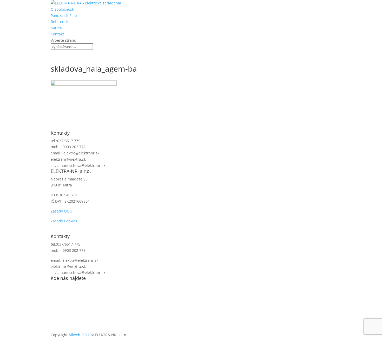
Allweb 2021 (79, 334)
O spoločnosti (62, 9)
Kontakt (57, 34)
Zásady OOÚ (61, 211)
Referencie (60, 21)
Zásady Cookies (64, 220)
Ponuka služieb (64, 15)
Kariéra (57, 27)
